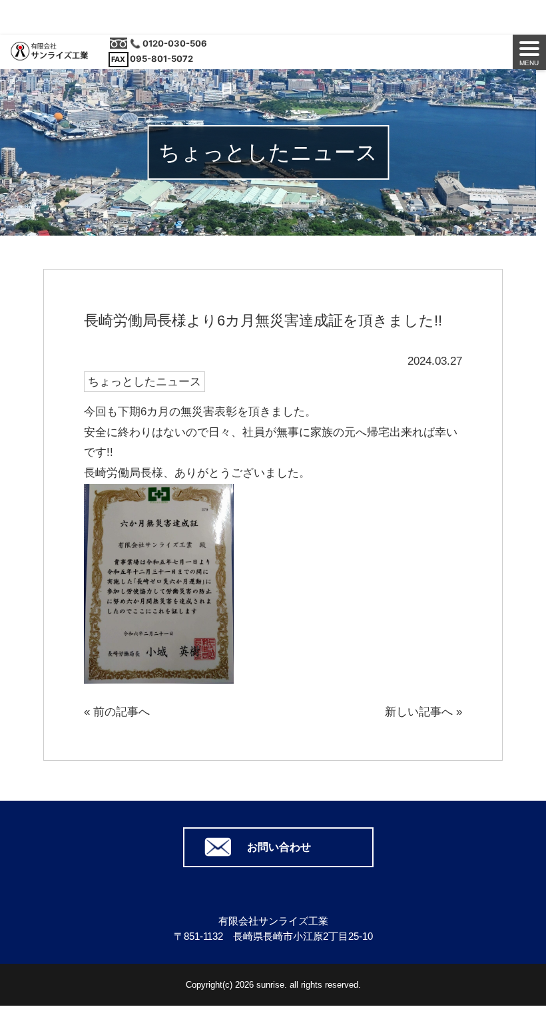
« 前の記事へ (117, 712)
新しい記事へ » (423, 712)
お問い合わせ (279, 847)
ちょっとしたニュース (144, 381)
